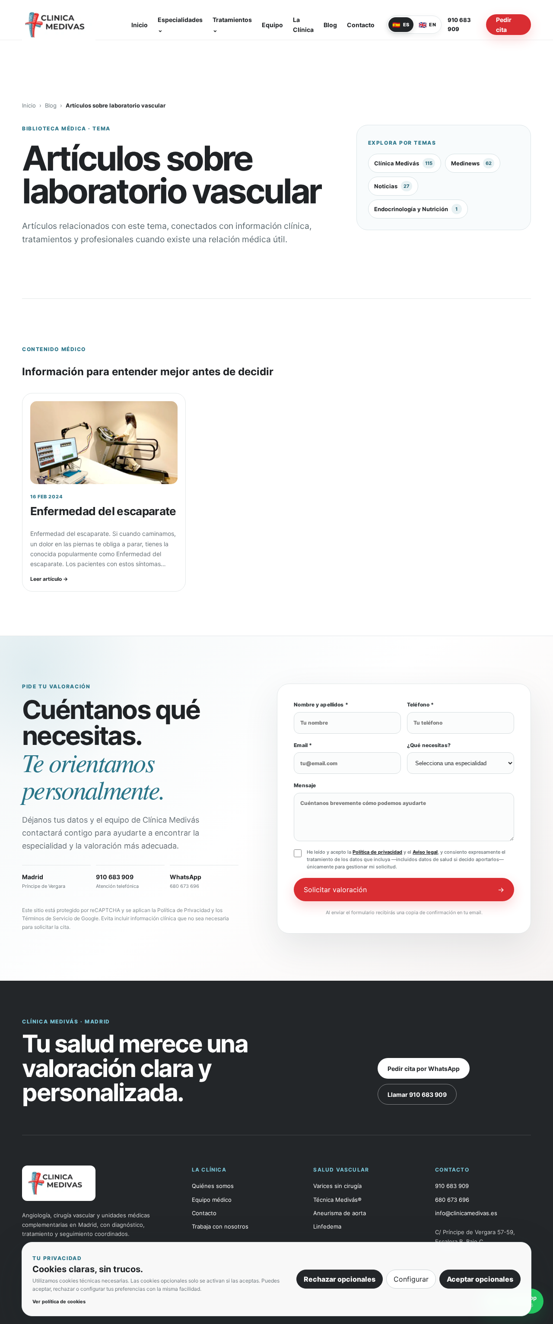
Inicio (139, 25)
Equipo (272, 25)
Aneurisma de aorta (339, 1213)
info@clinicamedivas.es (466, 1213)
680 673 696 (452, 1199)
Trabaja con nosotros (220, 1226)
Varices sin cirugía (337, 1186)
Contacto (361, 25)
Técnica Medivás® (337, 1199)
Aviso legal (425, 852)
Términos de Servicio (47, 918)
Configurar (411, 1279)
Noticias (392, 186)
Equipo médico (212, 1199)
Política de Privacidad (183, 910)
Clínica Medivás (403, 163)
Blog (330, 25)
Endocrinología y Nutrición (416, 209)
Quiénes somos (213, 1186)
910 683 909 (459, 24)
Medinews (471, 163)
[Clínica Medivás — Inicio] (70, 25)
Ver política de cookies (59, 1302)
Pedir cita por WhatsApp (424, 1068)
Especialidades (180, 24)
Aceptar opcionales (480, 1279)
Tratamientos (232, 24)
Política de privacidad (377, 852)
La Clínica (303, 24)
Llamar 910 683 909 (417, 1094)
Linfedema (327, 1226)
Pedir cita (504, 24)
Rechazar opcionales (339, 1279)
